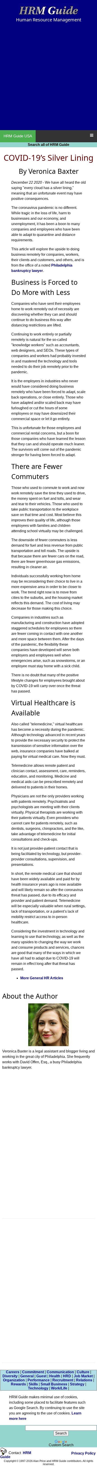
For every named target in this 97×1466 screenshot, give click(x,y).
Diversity (10, 1376)
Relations (84, 1380)
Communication (60, 1372)
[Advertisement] (48, 78)
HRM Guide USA (18, 136)
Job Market (83, 1376)
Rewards (18, 1384)
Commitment (33, 1372)
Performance (39, 1380)
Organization (14, 1380)
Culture (83, 1372)
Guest (41, 1376)
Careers (12, 1372)
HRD (67, 1376)
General (27, 1376)
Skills (33, 1384)
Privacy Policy (83, 1453)
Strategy (77, 1384)
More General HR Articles (41, 978)
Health (54, 1376)
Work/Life (59, 1388)
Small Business (54, 1384)
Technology (38, 1388)
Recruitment (62, 1380)
